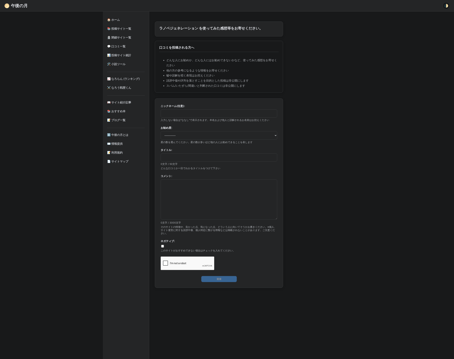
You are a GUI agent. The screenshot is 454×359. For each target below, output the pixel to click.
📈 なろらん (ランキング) (123, 78)
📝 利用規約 (115, 152)
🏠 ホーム (113, 19)
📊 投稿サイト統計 (119, 55)
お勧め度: (166, 127)
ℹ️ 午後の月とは (117, 135)
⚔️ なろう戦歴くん (119, 87)
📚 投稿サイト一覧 (119, 28)
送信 (219, 279)
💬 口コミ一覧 (116, 46)
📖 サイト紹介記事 (119, 102)
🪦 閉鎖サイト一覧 (119, 37)
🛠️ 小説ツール (116, 64)
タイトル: (166, 150)
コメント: (166, 176)
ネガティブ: (168, 241)
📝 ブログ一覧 (116, 120)
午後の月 (16, 5)
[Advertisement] (219, 317)
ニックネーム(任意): (173, 106)
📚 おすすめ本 (116, 111)
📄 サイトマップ (117, 161)
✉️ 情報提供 (115, 143)
